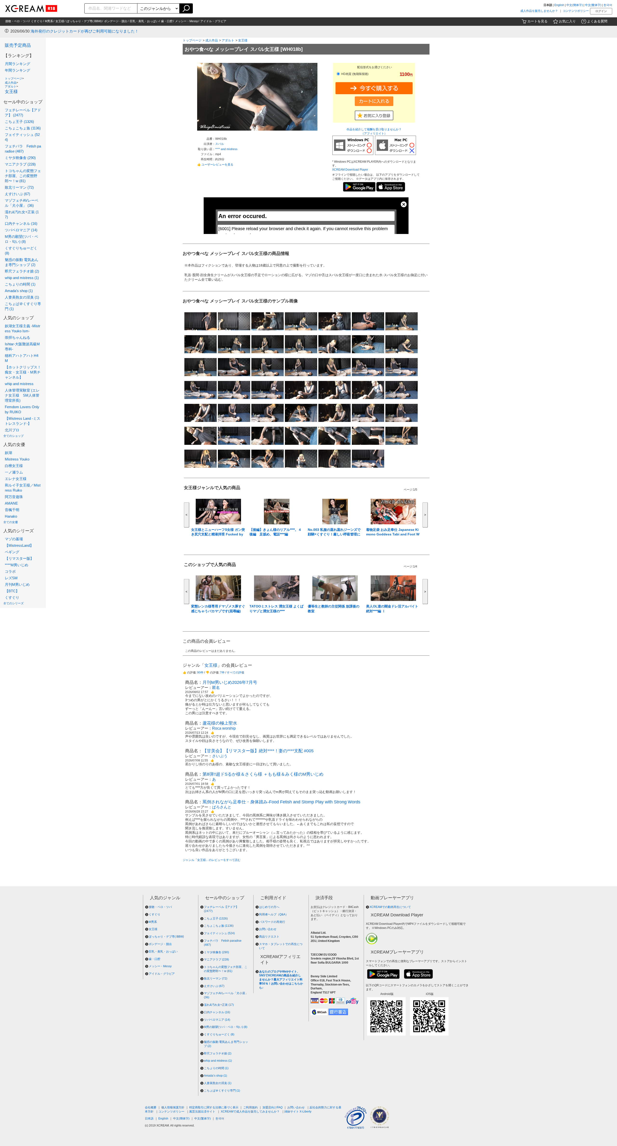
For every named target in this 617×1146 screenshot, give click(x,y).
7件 (222, 672)
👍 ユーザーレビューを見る (215, 164)
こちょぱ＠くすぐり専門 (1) (222, 1090)
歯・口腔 (167, 21)
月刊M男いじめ (17, 584)
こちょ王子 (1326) (19, 122)
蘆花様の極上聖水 (219, 723)
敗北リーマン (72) (19, 187)
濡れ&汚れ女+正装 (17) (219, 1004)
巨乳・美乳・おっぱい (144, 21)
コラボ (10, 571)
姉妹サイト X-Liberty (297, 1111)
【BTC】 (12, 591)
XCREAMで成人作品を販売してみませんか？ (250, 1111)
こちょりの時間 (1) (20, 284)
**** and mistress (226, 149)
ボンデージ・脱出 (115, 21)
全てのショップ (13, 436)
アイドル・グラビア (213, 21)
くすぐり (36, 21)
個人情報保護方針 (172, 1107)
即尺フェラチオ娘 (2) (22, 271)
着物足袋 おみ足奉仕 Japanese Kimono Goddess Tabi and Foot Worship (392, 534)
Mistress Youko (17, 459)
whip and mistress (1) (22, 278)
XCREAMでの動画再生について (390, 907)
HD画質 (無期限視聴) (355, 74)
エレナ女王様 (16, 479)
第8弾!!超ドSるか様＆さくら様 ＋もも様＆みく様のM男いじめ (262, 774)
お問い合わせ (267, 929)
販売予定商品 (18, 45)
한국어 (608, 5)
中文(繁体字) (593, 5)
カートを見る (537, 21)
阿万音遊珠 (14, 497)
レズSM (11, 578)
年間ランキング (17, 70)
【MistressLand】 (19, 545)
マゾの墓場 (14, 539)
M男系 (49, 21)
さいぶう (220, 756)
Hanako (11, 516)
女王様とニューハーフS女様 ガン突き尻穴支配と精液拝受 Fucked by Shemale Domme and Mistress (218, 534)
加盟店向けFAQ (272, 1107)
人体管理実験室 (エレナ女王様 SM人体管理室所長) (22, 395)
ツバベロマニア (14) (21, 230)
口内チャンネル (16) (21, 223)
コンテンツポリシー (576, 11)
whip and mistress (19, 384)
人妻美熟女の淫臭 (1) (22, 297)
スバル (219, 144)
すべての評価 (235, 672)
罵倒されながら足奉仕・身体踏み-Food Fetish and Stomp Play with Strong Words (281, 802)
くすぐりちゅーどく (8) (219, 1034)
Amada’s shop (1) (19, 291)
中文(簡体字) (574, 5)
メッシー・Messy (186, 21)
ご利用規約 (250, 1107)
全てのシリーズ (13, 603)
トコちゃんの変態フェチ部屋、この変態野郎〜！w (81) (23, 176)
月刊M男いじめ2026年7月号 (229, 682)
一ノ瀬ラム (14, 472)
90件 (200, 672)
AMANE (11, 503)
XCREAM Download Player (350, 169)
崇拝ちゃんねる (17, 337)
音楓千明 (12, 510)
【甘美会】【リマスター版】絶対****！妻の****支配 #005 (258, 750)
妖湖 (8, 453)
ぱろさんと (221, 807)
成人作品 (10, 82)
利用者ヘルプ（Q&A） (273, 914)
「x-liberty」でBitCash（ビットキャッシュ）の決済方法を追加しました (92, 31)
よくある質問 (597, 21)
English (559, 5)
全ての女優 (10, 522)
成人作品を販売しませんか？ (539, 11)
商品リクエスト (269, 936)
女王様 (59, 21)
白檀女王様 (14, 466)
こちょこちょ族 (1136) (23, 128)
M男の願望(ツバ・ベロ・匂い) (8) (225, 1027)
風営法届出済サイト (202, 1111)
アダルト (10, 86)
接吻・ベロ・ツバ (16, 21)
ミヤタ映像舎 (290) (20, 158)
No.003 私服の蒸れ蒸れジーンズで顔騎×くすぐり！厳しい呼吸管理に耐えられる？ (334, 534)
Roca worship (224, 728)
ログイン (601, 11)
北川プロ (12, 430)
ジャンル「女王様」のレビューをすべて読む (212, 860)
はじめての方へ (269, 907)
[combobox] (111, 8)
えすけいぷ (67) (17, 194)
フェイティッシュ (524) (219, 933)
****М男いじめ (16, 565)
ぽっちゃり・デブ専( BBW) (84, 21)
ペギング (12, 552)
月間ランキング (17, 64)
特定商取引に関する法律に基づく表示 (213, 1107)
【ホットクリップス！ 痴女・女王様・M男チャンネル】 (23, 372)
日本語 (149, 1118)
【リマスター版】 (19, 558)
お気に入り (567, 21)
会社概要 (150, 1107)
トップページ (13, 78)
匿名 (216, 688)
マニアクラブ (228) (20, 164)
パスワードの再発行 (272, 922)
